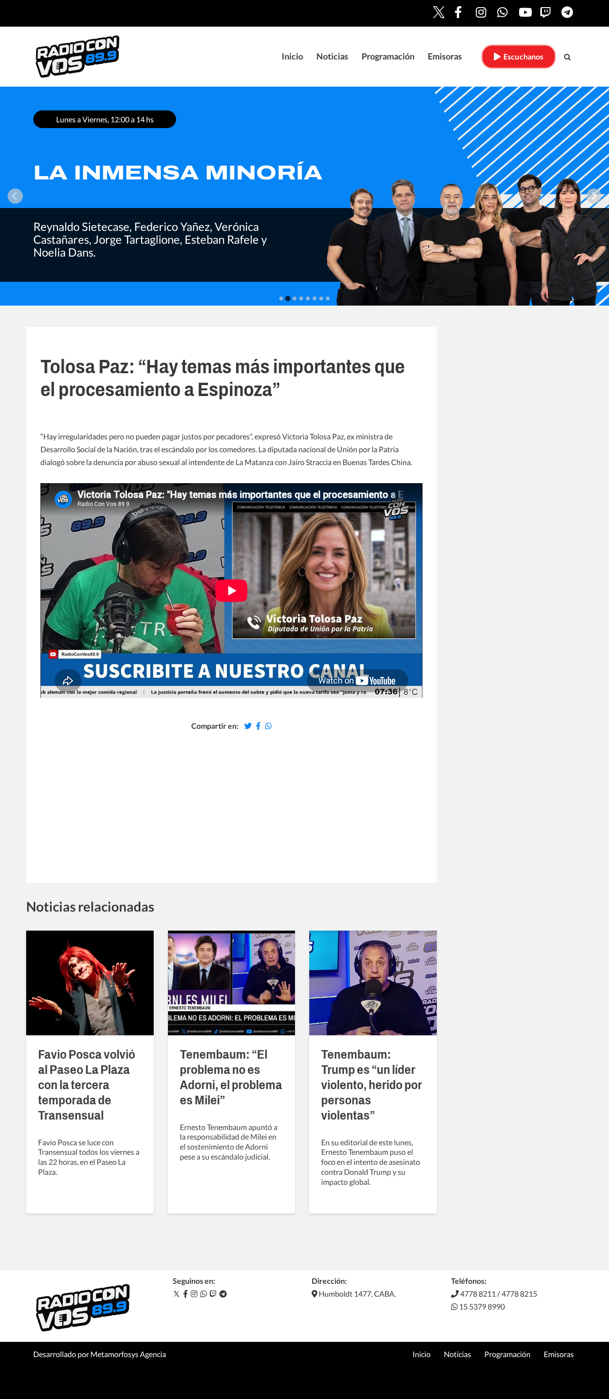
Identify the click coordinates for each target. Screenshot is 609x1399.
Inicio (292, 56)
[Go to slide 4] (301, 298)
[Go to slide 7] (321, 298)
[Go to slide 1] (281, 298)
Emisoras (445, 56)
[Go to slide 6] (314, 298)
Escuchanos (521, 56)
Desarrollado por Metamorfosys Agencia (99, 1354)
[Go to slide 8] (328, 298)
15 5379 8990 (481, 1306)
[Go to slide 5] (308, 298)
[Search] (567, 56)
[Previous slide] (15, 196)
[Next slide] (593, 196)
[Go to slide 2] (287, 298)
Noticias (332, 56)
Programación (388, 56)
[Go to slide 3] (294, 298)
